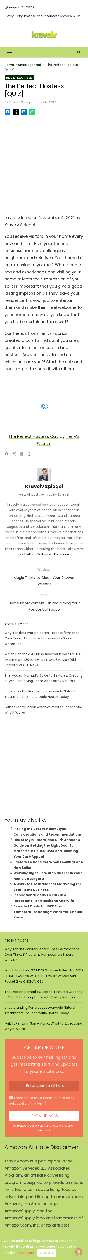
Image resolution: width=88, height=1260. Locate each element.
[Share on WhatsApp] (32, 112)
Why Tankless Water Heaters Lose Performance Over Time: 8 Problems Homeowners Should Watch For (42, 638)
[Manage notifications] (78, 1251)
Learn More (25, 1253)
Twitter (29, 554)
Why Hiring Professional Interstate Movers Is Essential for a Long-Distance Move (45, 18)
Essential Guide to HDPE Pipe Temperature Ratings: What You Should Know (48, 912)
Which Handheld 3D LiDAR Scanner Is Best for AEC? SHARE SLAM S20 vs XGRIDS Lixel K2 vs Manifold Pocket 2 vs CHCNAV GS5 (44, 659)
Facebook (61, 554)
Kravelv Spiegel (20, 102)
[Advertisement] (44, 163)
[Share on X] (16, 112)
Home (9, 65)
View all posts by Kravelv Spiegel (44, 494)
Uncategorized (29, 65)
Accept (46, 1253)
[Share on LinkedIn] (24, 112)
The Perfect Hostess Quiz (34, 436)
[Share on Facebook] (7, 112)
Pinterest (44, 554)
